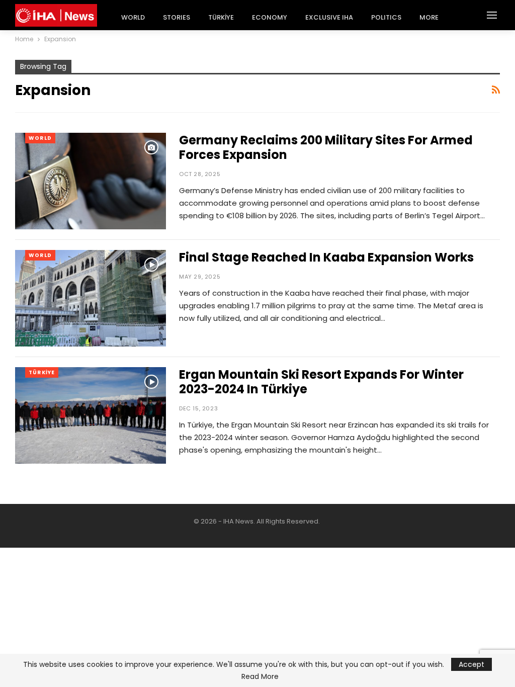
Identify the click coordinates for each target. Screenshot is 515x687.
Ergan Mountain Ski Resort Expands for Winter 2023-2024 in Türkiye (321, 381)
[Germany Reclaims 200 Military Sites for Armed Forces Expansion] (90, 181)
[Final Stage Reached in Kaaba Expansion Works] (90, 298)
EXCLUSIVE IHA (329, 17)
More (429, 17)
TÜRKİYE (221, 17)
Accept (471, 664)
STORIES (176, 17)
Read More (260, 676)
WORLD (133, 17)
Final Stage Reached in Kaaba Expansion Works (326, 257)
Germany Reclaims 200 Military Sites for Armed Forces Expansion (326, 147)
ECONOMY (269, 17)
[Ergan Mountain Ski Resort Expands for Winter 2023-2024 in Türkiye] (90, 415)
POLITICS (386, 17)
